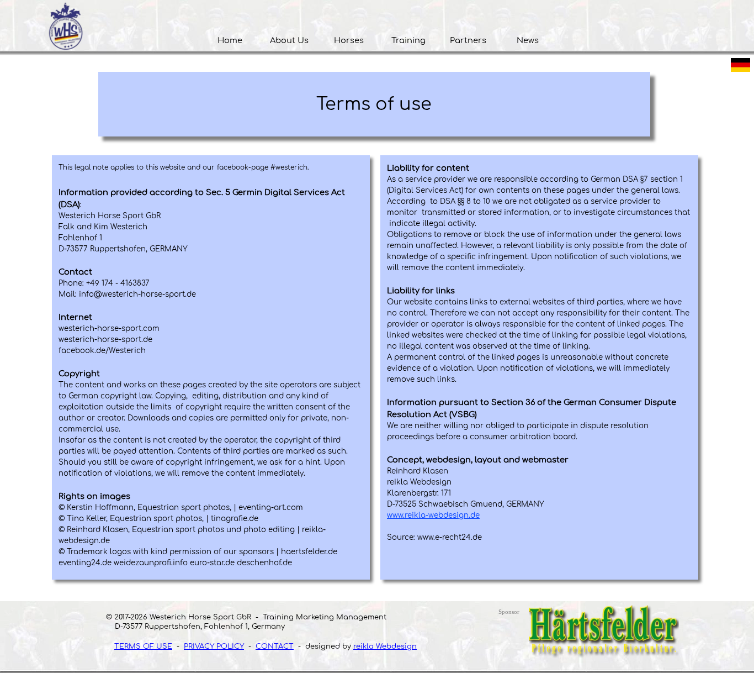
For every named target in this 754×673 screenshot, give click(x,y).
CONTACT (275, 646)
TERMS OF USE (143, 646)
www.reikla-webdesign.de (433, 515)
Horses (349, 40)
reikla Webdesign (385, 646)
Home (229, 40)
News (528, 40)
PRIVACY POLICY (214, 646)
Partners (468, 40)
